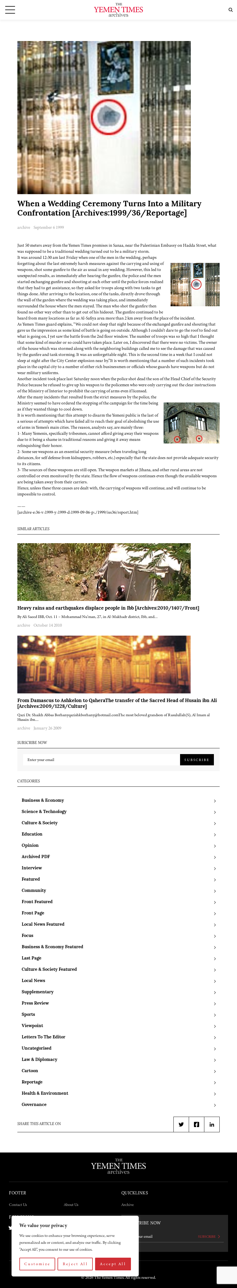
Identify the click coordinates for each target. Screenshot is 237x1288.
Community (34, 891)
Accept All (113, 1264)
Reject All (75, 1264)
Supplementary (37, 992)
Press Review (35, 1003)
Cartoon (30, 1071)
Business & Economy (43, 801)
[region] (75, 1246)
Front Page (33, 913)
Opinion (30, 846)
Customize (37, 1264)
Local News (33, 981)
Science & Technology (44, 812)
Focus (27, 936)
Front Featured (37, 902)
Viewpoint (32, 1026)
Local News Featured (43, 925)
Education (32, 834)
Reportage (32, 1082)
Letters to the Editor (43, 1037)
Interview (32, 868)
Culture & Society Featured (49, 970)
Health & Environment (45, 1094)
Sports (28, 1015)
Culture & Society (40, 823)
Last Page (31, 958)
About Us (71, 1204)
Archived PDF (36, 857)
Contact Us (18, 1204)
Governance (34, 1105)
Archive (127, 1204)
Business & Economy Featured (52, 947)
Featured (31, 879)
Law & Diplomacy (39, 1060)
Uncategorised (36, 1048)
